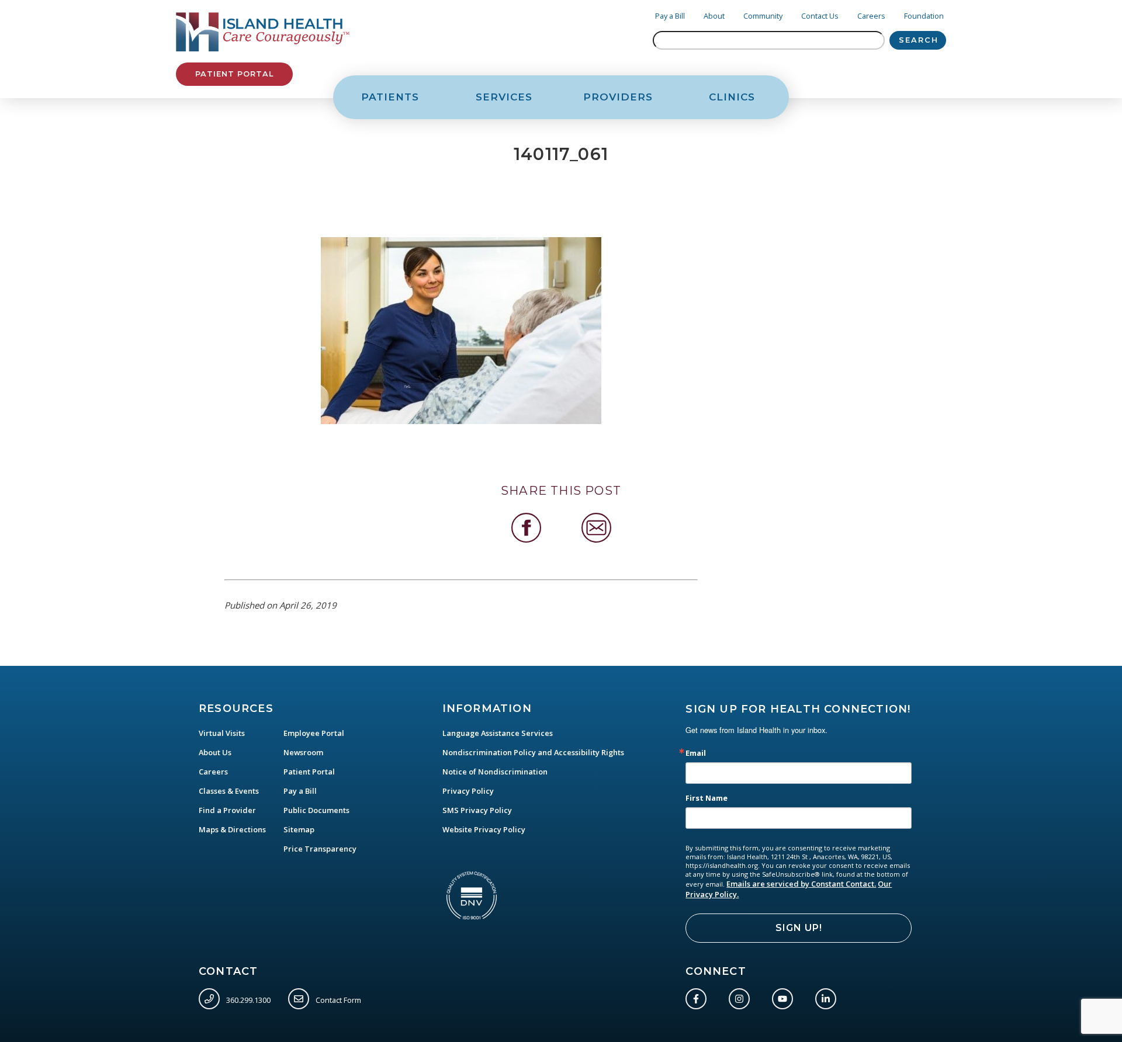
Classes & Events (229, 791)
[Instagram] (741, 996)
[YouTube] (785, 996)
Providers (618, 97)
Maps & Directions (232, 829)
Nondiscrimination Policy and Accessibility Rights (533, 752)
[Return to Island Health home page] (263, 32)
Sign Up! (798, 927)
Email (695, 753)
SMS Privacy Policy (477, 810)
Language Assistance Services (497, 733)
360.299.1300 (247, 1000)
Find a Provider (227, 810)
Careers (871, 16)
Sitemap (298, 829)
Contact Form (337, 1000)
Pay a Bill (670, 16)
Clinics (732, 97)
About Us (215, 752)
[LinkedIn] (828, 996)
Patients (390, 97)
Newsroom (303, 752)
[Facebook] (698, 996)
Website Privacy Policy (483, 829)
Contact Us (820, 16)
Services (504, 97)
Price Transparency (319, 848)
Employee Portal (313, 733)
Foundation (924, 16)
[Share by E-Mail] (596, 528)
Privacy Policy (468, 791)
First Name (706, 798)
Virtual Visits (222, 733)
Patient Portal (234, 74)
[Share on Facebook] (526, 528)
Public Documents (316, 810)
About (714, 16)
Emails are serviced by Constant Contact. (801, 883)
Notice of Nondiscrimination (495, 771)
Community (762, 16)
